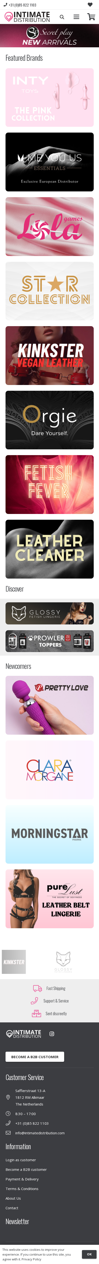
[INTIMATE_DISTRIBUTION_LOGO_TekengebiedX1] (27, 17)
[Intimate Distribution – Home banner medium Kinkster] (50, 355)
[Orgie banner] (50, 420)
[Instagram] (52, 1034)
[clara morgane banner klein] (50, 769)
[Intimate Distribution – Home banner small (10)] (50, 291)
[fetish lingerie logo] (59, 962)
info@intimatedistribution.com (40, 1132)
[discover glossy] (50, 613)
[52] (50, 226)
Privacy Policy (31, 1259)
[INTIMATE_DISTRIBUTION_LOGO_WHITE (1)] (24, 1034)
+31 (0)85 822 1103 (32, 1123)
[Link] (91, 17)
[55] (50, 549)
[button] (76, 17)
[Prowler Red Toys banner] (50, 641)
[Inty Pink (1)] (50, 97)
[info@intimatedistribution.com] (10, 1132)
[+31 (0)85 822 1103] (10, 1123)
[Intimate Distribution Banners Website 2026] (49, 35)
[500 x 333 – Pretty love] (50, 705)
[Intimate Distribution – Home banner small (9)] (50, 898)
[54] (50, 162)
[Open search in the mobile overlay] (62, 17)
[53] (50, 484)
